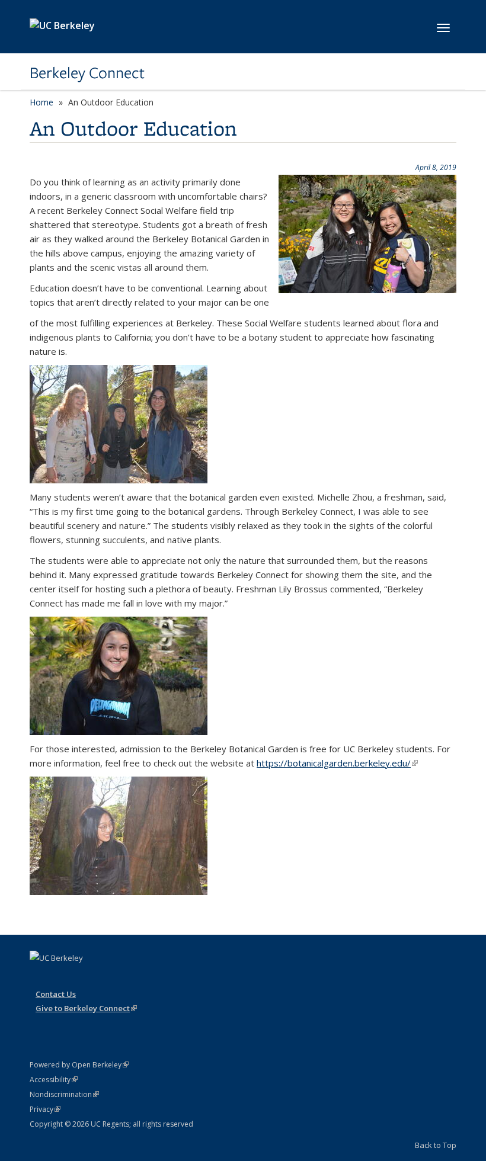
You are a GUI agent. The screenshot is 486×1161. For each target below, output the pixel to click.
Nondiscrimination (64, 1094)
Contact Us (56, 994)
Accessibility (54, 1080)
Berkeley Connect (87, 73)
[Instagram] (40, 978)
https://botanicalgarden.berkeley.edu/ (337, 763)
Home (41, 102)
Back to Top (435, 1145)
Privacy (45, 1109)
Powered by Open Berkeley (79, 1065)
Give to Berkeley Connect (86, 1008)
